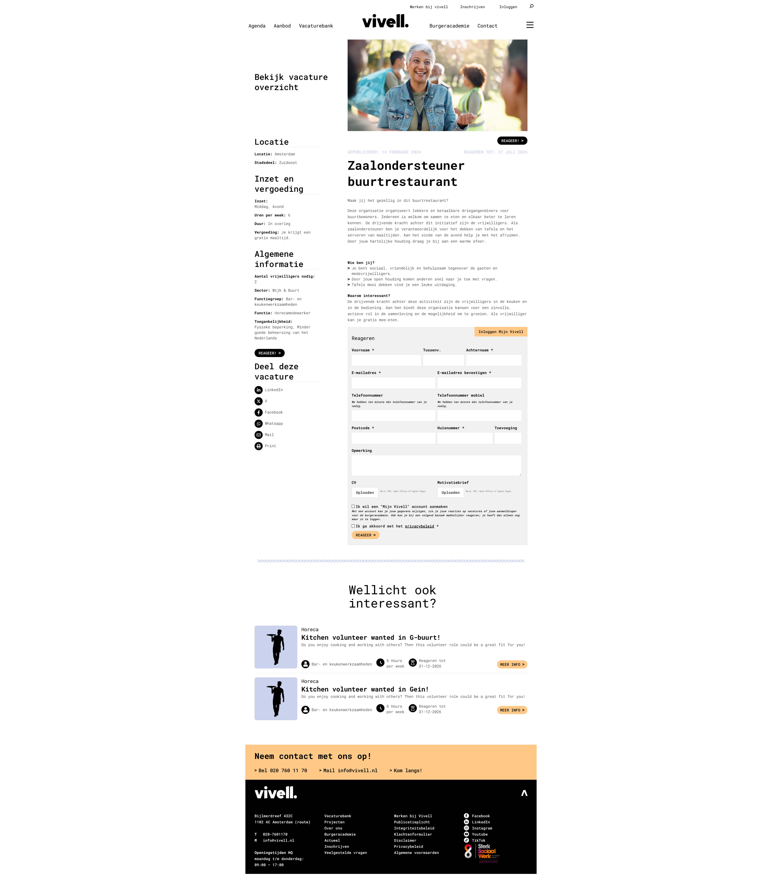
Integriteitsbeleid (414, 828)
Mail (268, 434)
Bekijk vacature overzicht (291, 81)
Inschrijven (472, 6)
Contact (488, 25)
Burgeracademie (449, 25)
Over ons (333, 828)
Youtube (480, 834)
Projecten (334, 821)
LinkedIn (273, 389)
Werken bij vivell (429, 6)
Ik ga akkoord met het (397, 526)
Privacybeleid (408, 846)
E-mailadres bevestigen (464, 372)
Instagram (482, 828)
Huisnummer (450, 427)
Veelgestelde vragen (345, 852)
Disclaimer (405, 840)
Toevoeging (506, 427)
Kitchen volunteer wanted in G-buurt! (371, 637)
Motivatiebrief (453, 482)
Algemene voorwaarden (416, 852)
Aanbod (282, 25)
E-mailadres (366, 372)
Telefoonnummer (367, 395)
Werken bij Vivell (413, 815)
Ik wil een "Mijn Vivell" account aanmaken (402, 506)
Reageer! (268, 353)
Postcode (363, 427)
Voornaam (363, 349)
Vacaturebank (316, 25)
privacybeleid (419, 526)
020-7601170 (275, 834)
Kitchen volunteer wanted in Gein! (365, 689)
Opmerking (362, 450)
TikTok (478, 840)
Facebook (273, 412)
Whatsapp (273, 423)
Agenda (257, 25)
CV (354, 482)
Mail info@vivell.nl (350, 770)
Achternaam (479, 349)
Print (269, 445)
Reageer (363, 535)
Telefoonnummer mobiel (460, 395)
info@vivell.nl (278, 840)
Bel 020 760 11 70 (283, 770)
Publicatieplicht (412, 821)
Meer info (510, 664)
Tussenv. (432, 349)
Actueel (332, 840)
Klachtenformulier (413, 834)
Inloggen (508, 6)
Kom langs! (408, 770)
